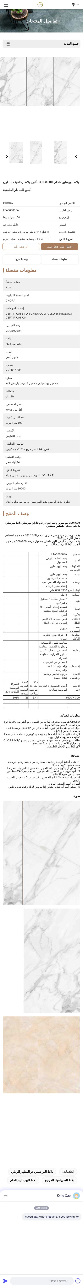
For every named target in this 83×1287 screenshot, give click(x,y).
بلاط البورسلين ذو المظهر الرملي (32, 1171)
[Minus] (5, 1195)
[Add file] (78, 1281)
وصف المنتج (22, 259)
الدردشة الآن (21, 246)
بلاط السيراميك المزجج (59, 1180)
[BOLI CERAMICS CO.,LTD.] (40, 5)
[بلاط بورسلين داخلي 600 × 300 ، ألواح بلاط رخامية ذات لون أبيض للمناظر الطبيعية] (40, 97)
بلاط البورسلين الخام (23, 1180)
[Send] (5, 1281)
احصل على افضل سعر (60, 246)
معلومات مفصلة (59, 259)
